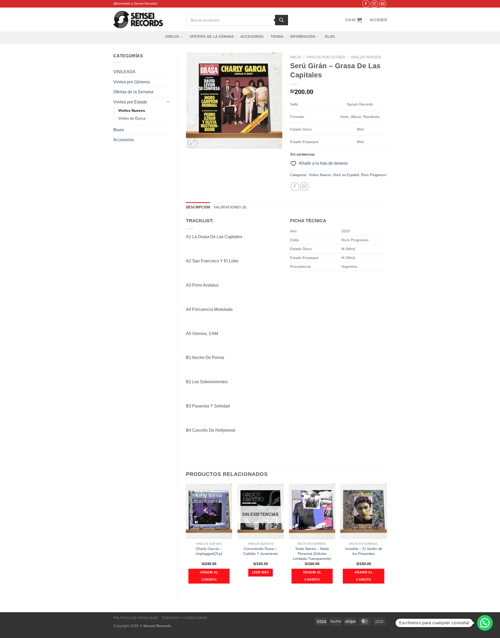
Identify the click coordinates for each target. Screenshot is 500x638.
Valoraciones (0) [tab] (230, 207)
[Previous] (186, 538)
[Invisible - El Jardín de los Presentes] (363, 512)
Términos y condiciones (184, 618)
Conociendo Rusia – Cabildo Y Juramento (260, 551)
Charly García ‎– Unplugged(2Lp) (209, 551)
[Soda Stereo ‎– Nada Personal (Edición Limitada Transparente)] (312, 512)
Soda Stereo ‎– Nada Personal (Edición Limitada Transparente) (312, 553)
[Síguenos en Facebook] (366, 4)
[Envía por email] (304, 186)
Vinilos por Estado (130, 102)
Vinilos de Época (132, 118)
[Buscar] (281, 20)
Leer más (260, 572)
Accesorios (252, 37)
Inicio (295, 57)
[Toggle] (168, 102)
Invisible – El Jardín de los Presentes (363, 551)
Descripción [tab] (198, 207)
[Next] (386, 538)
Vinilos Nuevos (131, 110)
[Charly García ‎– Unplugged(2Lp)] (209, 512)
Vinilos (172, 37)
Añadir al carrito (209, 576)
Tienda (277, 37)
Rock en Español (346, 175)
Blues (118, 130)
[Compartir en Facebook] (295, 186)
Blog (330, 37)
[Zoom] (193, 143)
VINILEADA (124, 72)
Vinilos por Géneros (131, 82)
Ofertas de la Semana (212, 37)
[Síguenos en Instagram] (374, 4)
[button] (485, 623)
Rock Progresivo (373, 175)
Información (302, 37)
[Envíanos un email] (382, 4)
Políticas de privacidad (135, 618)
